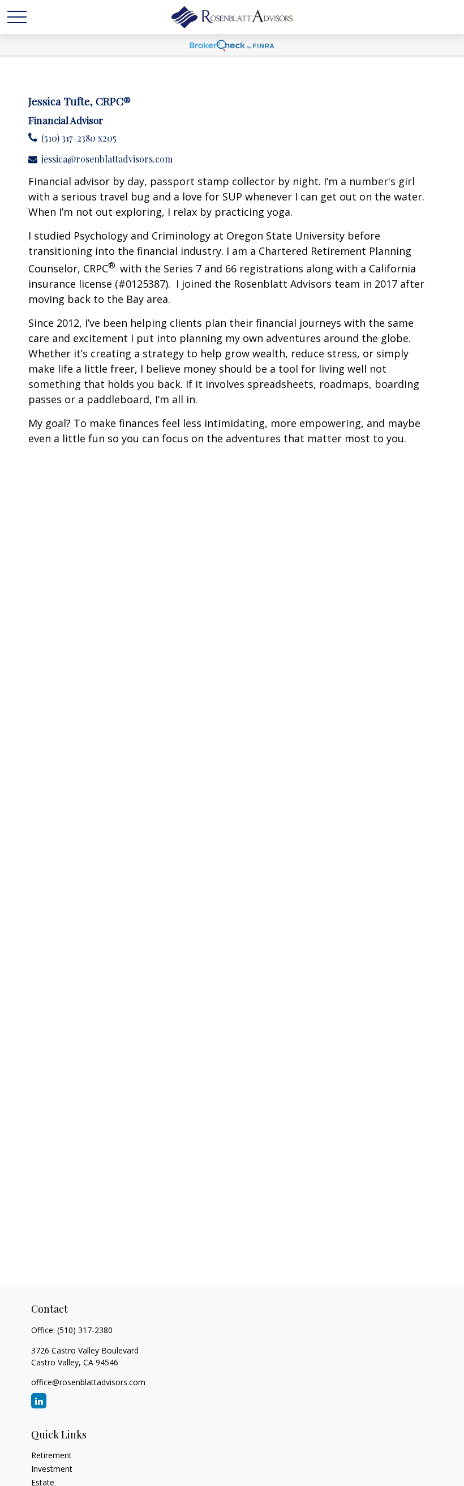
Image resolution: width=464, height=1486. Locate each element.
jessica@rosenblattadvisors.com (107, 159)
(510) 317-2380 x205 (79, 138)
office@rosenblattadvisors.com (88, 1382)
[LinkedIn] (38, 1400)
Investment (51, 1468)
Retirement (51, 1455)
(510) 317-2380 (85, 1330)
